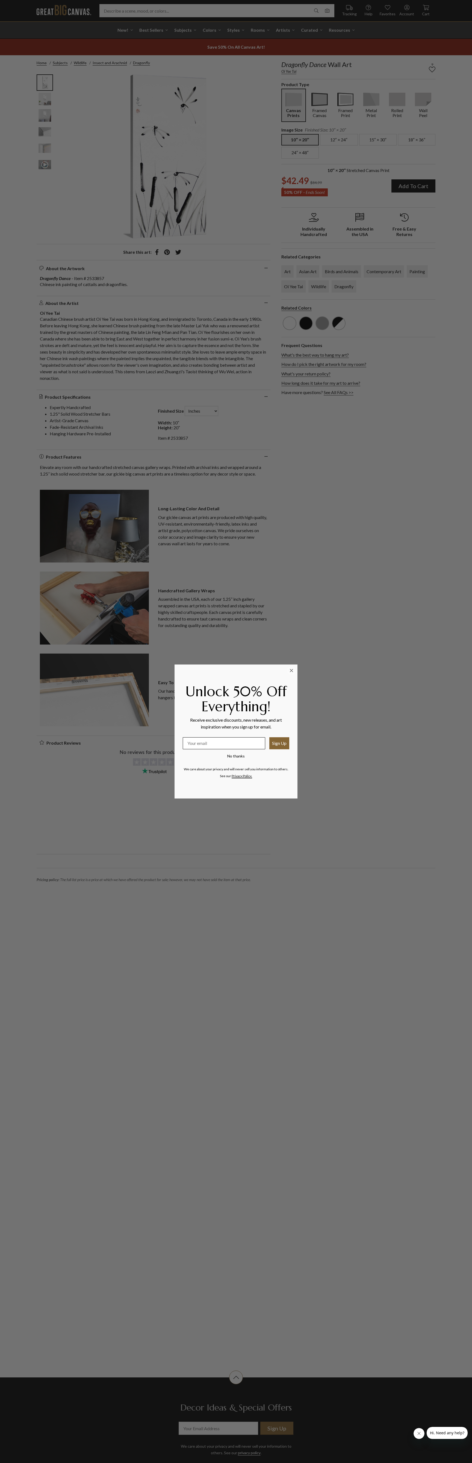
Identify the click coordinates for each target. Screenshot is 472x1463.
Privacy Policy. (242, 776)
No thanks (236, 756)
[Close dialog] (291, 670)
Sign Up (279, 743)
